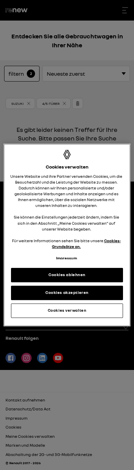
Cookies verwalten (67, 310)
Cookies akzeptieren (67, 292)
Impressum (66, 258)
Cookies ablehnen (67, 274)
